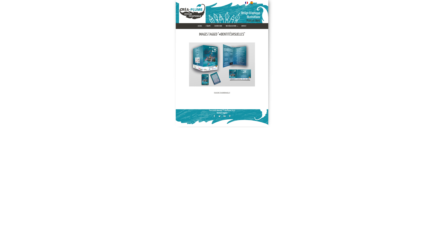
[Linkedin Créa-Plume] (225, 116)
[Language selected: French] (250, 2)
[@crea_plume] (219, 116)
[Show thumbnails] (222, 93)
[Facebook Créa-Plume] (214, 116)
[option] (252, 2)
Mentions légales (222, 113)
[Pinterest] (230, 116)
